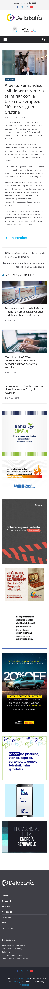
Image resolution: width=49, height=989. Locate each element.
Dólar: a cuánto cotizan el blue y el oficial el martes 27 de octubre (25, 255)
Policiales (6, 906)
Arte (4, 922)
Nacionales (10, 79)
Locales (5, 895)
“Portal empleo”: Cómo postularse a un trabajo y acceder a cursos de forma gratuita (21, 362)
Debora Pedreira (28, 118)
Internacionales (9, 928)
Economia (6, 917)
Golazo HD (6, 901)
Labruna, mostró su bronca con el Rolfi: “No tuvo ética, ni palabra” (24, 389)
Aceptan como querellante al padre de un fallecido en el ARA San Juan (23, 265)
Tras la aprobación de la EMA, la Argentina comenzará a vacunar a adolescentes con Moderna (24, 312)
